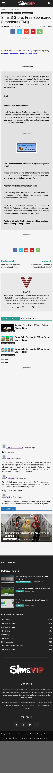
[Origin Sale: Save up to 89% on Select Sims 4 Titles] (7, 352)
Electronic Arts (7, 642)
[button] (49, 3)
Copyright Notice (7, 734)
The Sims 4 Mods (8, 649)
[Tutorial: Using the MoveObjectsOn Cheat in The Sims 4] (7, 579)
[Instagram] (24, 307)
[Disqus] (26, 410)
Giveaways (5, 634)
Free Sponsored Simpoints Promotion (20, 54)
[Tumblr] (29, 307)
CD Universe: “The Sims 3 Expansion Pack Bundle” (41, 266)
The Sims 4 (19, 591)
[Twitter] (34, 307)
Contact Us (48, 734)
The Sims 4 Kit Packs (10, 539)
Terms (32, 734)
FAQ (30, 50)
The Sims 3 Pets (7, 638)
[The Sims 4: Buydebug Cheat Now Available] (7, 591)
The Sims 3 (17, 13)
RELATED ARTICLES (10, 319)
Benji (20, 539)
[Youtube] (39, 307)
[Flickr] (19, 307)
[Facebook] (14, 307)
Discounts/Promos (7, 13)
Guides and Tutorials (23, 582)
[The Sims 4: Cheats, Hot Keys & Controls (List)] (7, 603)
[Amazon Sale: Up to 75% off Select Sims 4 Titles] (7, 328)
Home (3, 9)
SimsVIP (6, 26)
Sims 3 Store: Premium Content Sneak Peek (10, 266)
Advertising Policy (21, 734)
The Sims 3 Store (27, 13)
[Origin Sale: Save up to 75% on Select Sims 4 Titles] (7, 340)
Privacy (39, 734)
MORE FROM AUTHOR (29, 319)
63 (51, 26)
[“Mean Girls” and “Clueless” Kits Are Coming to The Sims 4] (26, 528)
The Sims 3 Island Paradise (12, 646)
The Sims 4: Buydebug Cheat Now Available (33, 588)
